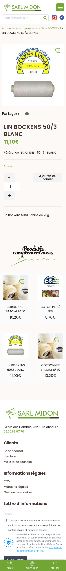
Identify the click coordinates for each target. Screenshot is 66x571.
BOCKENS (54, 28)
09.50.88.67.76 (14, 431)
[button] (27, 114)
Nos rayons (23, 28)
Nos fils (39, 28)
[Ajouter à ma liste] (22, 281)
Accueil (7, 28)
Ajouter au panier (47, 177)
